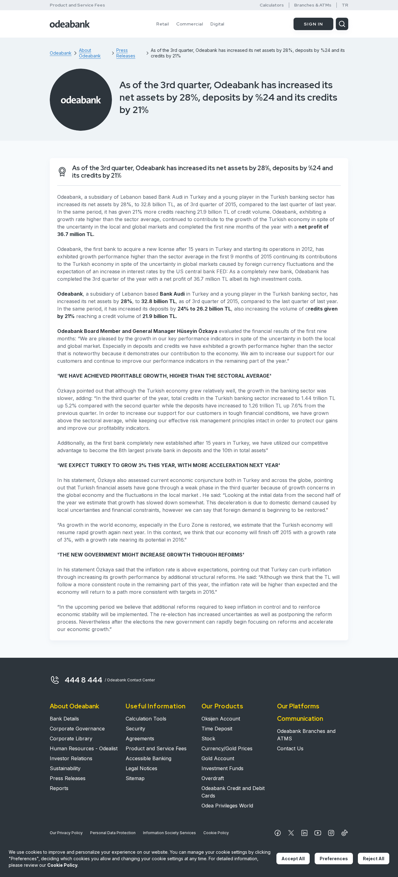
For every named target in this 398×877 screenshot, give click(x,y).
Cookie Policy (216, 832)
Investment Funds (222, 768)
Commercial (189, 24)
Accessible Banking (148, 758)
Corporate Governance (77, 728)
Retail (162, 24)
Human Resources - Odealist (84, 748)
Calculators (272, 5)
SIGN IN (313, 24)
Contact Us (290, 748)
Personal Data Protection (113, 832)
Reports (59, 788)
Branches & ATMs (312, 5)
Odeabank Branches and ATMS (306, 735)
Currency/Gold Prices (226, 748)
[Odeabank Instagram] (331, 833)
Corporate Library (71, 738)
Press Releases (68, 778)
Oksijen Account (220, 719)
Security (135, 728)
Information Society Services (169, 832)
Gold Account (217, 758)
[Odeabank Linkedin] (304, 833)
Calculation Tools (146, 719)
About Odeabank (74, 706)
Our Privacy (66, 832)
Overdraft (212, 778)
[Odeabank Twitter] (291, 833)
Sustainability (65, 768)
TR (345, 5)
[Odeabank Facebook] (277, 833)
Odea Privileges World (227, 805)
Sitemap (135, 778)
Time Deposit (216, 728)
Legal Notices (141, 768)
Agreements (140, 738)
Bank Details (64, 719)
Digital (217, 24)
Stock (208, 738)
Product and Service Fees (77, 5)
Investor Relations (71, 758)
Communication (300, 718)
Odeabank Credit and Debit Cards (233, 792)
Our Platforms (298, 706)
